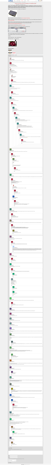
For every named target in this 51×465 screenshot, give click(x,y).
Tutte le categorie (18, 0)
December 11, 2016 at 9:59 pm (13, 81)
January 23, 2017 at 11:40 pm (20, 131)
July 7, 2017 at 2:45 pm (11, 265)
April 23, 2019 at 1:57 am (12, 413)
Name (9, 455)
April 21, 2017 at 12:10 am (13, 180)
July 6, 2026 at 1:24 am (13, 443)
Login (38, 0)
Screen (24, 4)
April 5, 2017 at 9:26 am (14, 160)
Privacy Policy (22, 464)
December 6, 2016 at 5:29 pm (12, 64)
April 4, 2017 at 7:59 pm (13, 155)
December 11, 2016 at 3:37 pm (13, 76)
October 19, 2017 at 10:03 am (12, 324)
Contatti (25, 0)
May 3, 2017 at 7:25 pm (13, 226)
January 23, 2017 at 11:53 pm (23, 141)
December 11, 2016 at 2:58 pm (12, 70)
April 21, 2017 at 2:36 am (13, 215)
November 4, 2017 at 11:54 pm (12, 329)
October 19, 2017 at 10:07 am (13, 280)
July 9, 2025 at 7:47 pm (11, 420)
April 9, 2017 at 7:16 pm (16, 169)
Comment (9, 450)
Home (14, 0)
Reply (10, 61)
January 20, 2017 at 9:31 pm (13, 93)
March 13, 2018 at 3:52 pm (12, 368)
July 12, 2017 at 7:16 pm (13, 270)
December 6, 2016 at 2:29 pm (12, 59)
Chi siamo (28, 0)
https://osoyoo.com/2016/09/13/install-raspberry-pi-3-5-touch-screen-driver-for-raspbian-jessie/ (21, 227)
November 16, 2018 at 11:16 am (15, 197)
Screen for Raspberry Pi (18, 4)
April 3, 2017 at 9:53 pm (11, 150)
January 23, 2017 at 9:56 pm (16, 114)
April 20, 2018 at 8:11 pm (12, 385)
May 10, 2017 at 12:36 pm (12, 255)
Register (41, 0)
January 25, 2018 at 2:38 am (12, 361)
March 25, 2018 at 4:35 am (12, 378)
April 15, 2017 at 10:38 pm (12, 210)
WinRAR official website (11, 20)
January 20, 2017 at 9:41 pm (13, 104)
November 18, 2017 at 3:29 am (12, 335)
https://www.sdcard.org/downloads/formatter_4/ (15, 23)
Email (9, 456)
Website (9, 457)
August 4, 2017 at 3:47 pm (12, 299)
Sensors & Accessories (22, 4)
